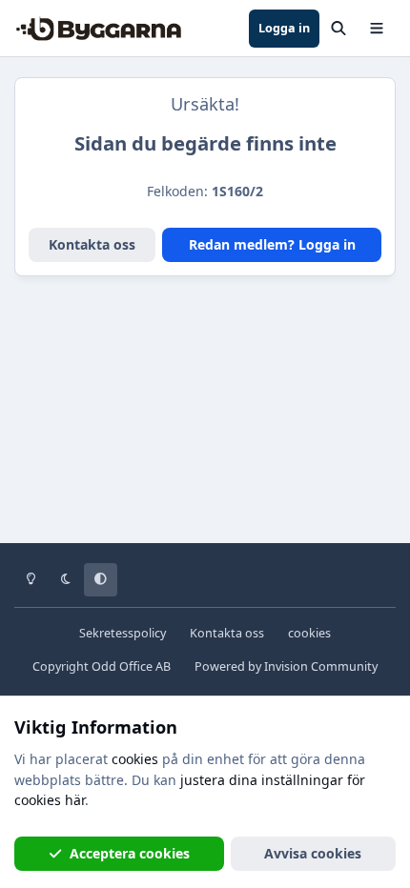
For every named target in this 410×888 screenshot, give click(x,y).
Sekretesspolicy (122, 633)
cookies (309, 633)
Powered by (286, 666)
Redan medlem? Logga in (272, 244)
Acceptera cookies (130, 853)
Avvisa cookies (312, 853)
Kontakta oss (92, 244)
